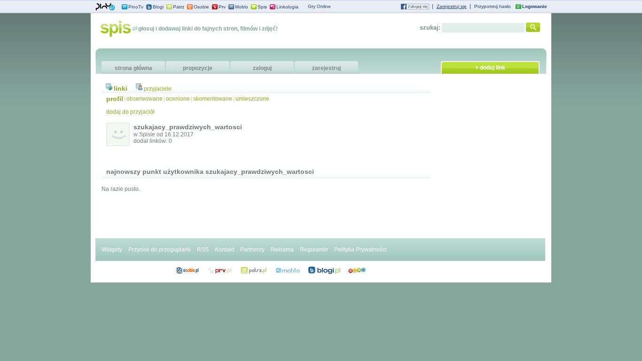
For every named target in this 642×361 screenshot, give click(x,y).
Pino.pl (105, 7)
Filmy (254, 270)
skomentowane (212, 98)
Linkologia (287, 6)
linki (120, 88)
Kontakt (224, 249)
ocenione (178, 98)
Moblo (241, 6)
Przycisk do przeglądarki (159, 249)
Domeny (220, 270)
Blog (324, 270)
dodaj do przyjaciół (130, 112)
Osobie (201, 6)
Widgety (112, 249)
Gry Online (319, 6)
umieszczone (252, 98)
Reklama (282, 249)
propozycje (197, 68)
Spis (262, 6)
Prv (222, 6)
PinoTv (135, 6)
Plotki (357, 270)
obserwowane (144, 98)
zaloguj (262, 68)
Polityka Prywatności (360, 249)
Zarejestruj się (452, 6)
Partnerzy (252, 249)
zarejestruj (326, 68)
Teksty (288, 270)
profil (114, 98)
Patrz (178, 6)
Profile (187, 270)
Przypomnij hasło (492, 6)
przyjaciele (158, 89)
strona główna (133, 68)
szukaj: (430, 27)
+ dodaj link (490, 67)
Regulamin (314, 249)
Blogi (158, 6)
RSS (203, 249)
